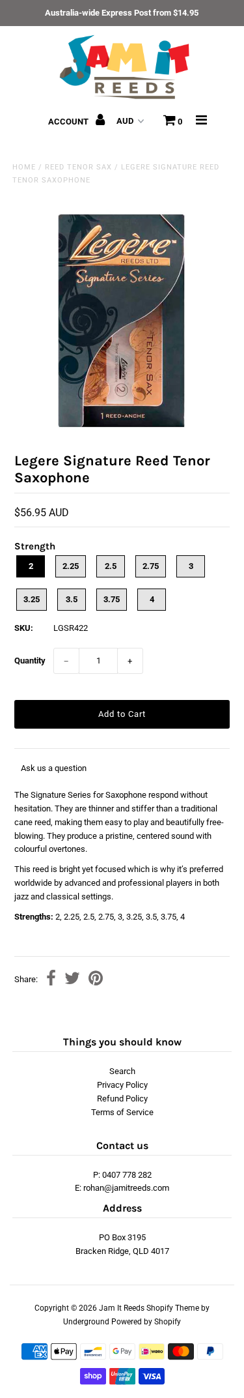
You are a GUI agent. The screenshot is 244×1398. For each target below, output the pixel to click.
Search (122, 1071)
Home (24, 167)
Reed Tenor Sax (78, 167)
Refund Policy (122, 1098)
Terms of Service (122, 1112)
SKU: (23, 628)
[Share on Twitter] (72, 980)
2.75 (150, 566)
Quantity (30, 660)
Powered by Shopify (146, 1321)
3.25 (31, 599)
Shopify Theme (172, 1308)
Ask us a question (54, 768)
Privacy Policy (122, 1085)
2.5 (110, 566)
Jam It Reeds (121, 1308)
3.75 (111, 599)
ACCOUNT (69, 121)
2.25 (70, 566)
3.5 (71, 599)
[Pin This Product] (95, 980)
